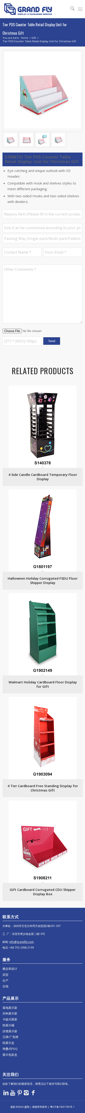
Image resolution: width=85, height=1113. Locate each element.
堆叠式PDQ (9, 1049)
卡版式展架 (9, 1019)
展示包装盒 (9, 1055)
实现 (5, 986)
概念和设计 (9, 969)
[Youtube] (12, 1092)
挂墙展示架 (9, 1031)
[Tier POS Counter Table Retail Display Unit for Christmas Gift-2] (27, 140)
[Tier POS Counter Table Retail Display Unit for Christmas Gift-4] (42, 140)
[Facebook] (33, 1092)
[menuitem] (70, 9)
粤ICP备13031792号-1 (62, 1106)
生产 (5, 980)
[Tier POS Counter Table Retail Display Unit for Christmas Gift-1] (42, 91)
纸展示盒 (8, 1043)
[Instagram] (26, 1092)
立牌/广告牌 (10, 1037)
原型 (5, 975)
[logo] (34, 9)
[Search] (70, 9)
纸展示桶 (8, 1025)
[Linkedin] (5, 1092)
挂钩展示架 (9, 1013)
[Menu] (80, 9)
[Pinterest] (19, 1092)
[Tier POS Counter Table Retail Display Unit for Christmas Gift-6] (59, 140)
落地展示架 (9, 1008)
